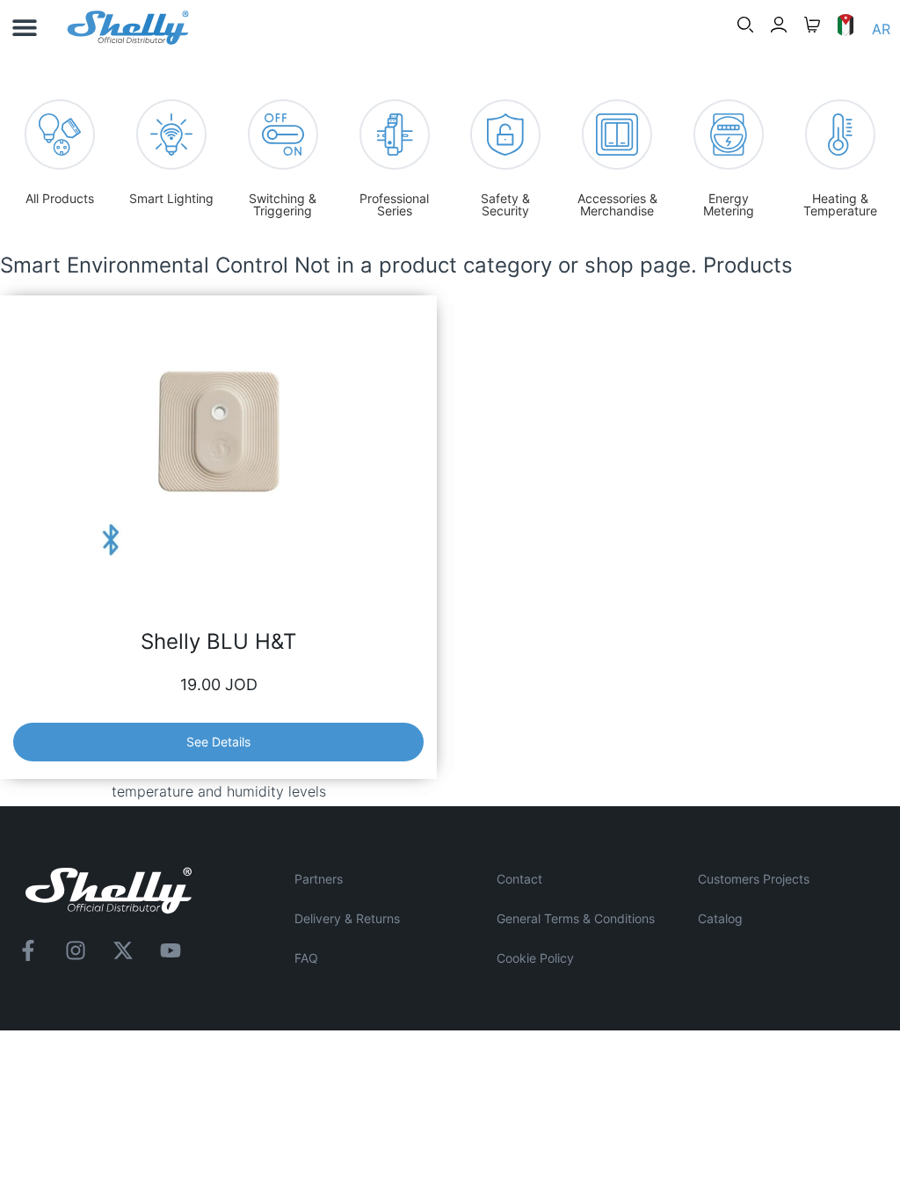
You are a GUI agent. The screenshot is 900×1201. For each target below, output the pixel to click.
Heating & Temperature (840, 204)
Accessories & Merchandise (617, 204)
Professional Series (394, 204)
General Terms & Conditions (576, 918)
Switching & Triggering (282, 204)
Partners (318, 878)
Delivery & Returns (347, 918)
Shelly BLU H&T (218, 641)
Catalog (720, 918)
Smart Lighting (171, 198)
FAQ (306, 957)
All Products (59, 198)
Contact (519, 878)
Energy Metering (728, 204)
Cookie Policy (535, 957)
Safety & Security (505, 204)
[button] (24, 27)
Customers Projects (753, 878)
